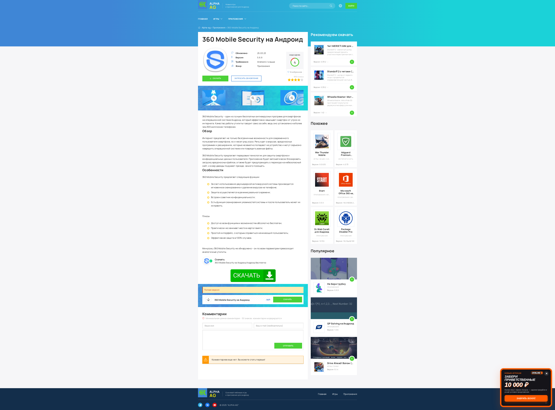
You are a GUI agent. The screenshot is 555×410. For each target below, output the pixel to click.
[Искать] (331, 6)
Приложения (235, 18)
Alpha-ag (206, 27)
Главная (203, 18)
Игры (216, 18)
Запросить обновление (246, 78)
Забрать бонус (526, 398)
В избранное (296, 72)
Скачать (217, 78)
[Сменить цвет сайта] (340, 6)
